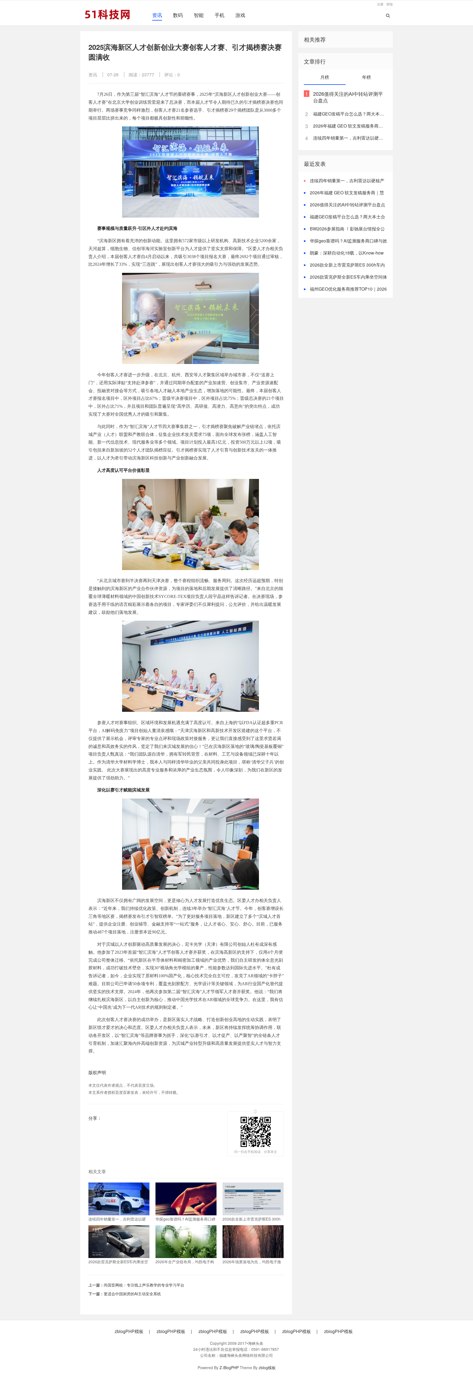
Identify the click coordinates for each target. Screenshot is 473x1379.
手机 (219, 14)
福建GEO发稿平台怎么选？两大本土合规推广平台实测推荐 (350, 114)
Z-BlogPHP (229, 1367)
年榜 (366, 77)
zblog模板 (267, 1367)
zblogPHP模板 (129, 1331)
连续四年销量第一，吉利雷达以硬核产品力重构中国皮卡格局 (350, 138)
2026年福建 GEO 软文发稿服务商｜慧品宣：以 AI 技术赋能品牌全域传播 (350, 126)
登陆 (389, 4)
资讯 (157, 14)
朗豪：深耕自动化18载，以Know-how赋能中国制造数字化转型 (344, 256)
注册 (380, 4)
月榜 (324, 77)
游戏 (240, 14)
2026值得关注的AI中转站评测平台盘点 (348, 96)
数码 (178, 14)
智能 (199, 14)
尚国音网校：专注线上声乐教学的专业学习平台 (144, 1285)
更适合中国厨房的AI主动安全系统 (132, 1293)
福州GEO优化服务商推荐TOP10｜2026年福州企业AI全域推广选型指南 (345, 292)
